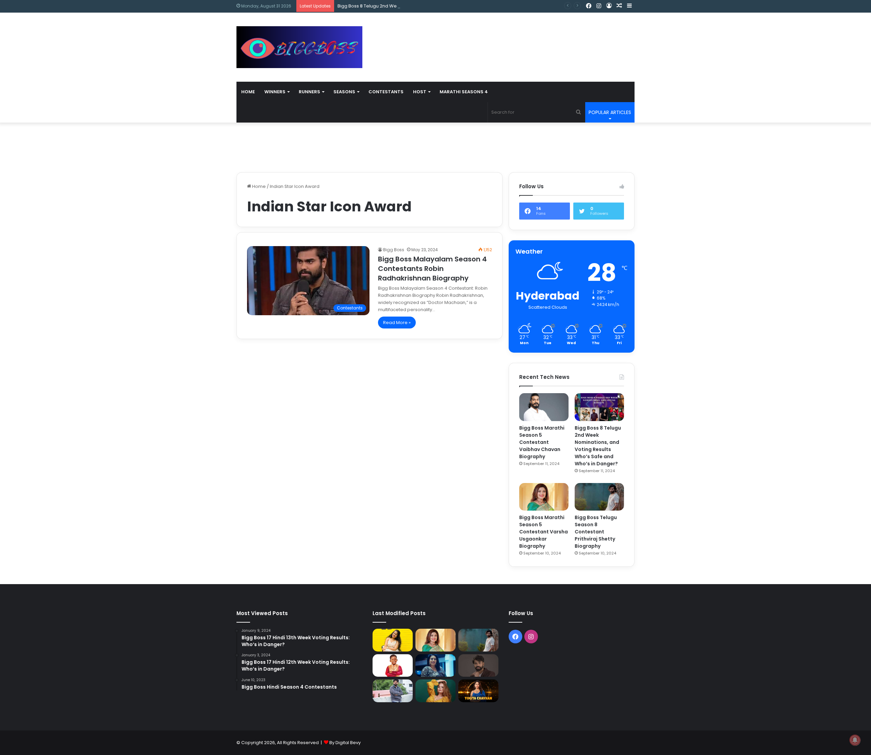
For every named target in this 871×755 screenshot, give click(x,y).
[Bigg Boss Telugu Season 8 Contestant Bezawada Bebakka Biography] (435, 665)
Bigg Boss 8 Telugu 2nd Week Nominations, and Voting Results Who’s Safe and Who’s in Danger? (443, 6)
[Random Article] (619, 6)
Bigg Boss (393, 250)
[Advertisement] (503, 34)
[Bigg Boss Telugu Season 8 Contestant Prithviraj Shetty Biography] (599, 497)
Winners (274, 92)
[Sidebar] (629, 6)
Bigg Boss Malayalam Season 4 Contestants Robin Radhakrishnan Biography (432, 268)
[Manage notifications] (855, 740)
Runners (309, 92)
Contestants (386, 92)
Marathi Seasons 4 (464, 92)
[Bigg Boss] (299, 47)
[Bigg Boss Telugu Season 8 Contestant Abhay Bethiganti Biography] (393, 690)
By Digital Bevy (345, 742)
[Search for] (578, 112)
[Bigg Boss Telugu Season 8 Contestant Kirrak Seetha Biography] (393, 640)
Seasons (344, 92)
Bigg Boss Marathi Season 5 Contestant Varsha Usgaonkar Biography (543, 531)
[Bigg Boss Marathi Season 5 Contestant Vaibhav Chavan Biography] (544, 407)
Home (248, 92)
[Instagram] (599, 6)
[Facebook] (589, 6)
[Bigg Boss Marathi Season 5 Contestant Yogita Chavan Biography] (478, 690)
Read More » (397, 322)
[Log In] (609, 6)
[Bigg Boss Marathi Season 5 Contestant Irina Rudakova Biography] (435, 690)
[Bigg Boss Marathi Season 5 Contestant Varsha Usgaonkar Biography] (544, 497)
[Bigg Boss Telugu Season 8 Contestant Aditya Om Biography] (478, 665)
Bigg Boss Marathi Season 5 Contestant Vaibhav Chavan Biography (541, 442)
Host (419, 92)
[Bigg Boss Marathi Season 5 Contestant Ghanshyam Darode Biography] (393, 665)
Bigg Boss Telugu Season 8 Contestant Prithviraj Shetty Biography (596, 531)
